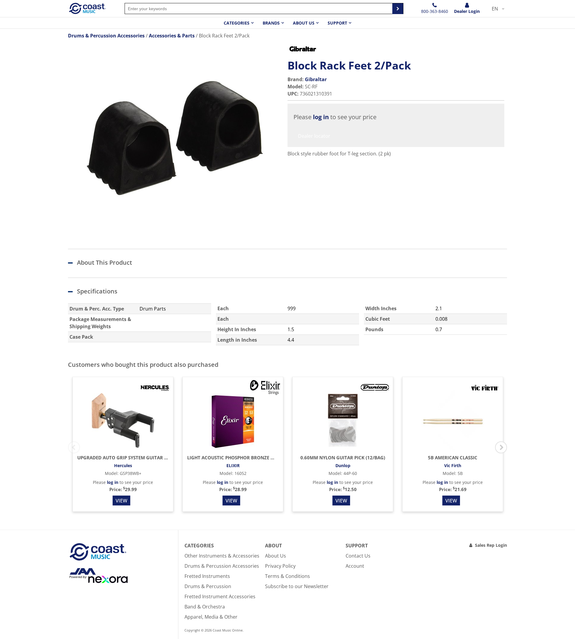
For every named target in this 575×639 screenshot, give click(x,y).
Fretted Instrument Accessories (219, 596)
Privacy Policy (280, 566)
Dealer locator (314, 136)
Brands (271, 23)
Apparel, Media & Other (210, 617)
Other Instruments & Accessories (221, 555)
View (121, 500)
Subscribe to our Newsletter (297, 586)
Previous (74, 447)
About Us (275, 555)
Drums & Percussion (207, 586)
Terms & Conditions (287, 576)
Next (501, 447)
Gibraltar (316, 79)
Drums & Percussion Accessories (221, 566)
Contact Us (358, 555)
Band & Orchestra (204, 606)
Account (355, 566)
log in (321, 117)
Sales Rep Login (491, 545)
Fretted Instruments (207, 576)
